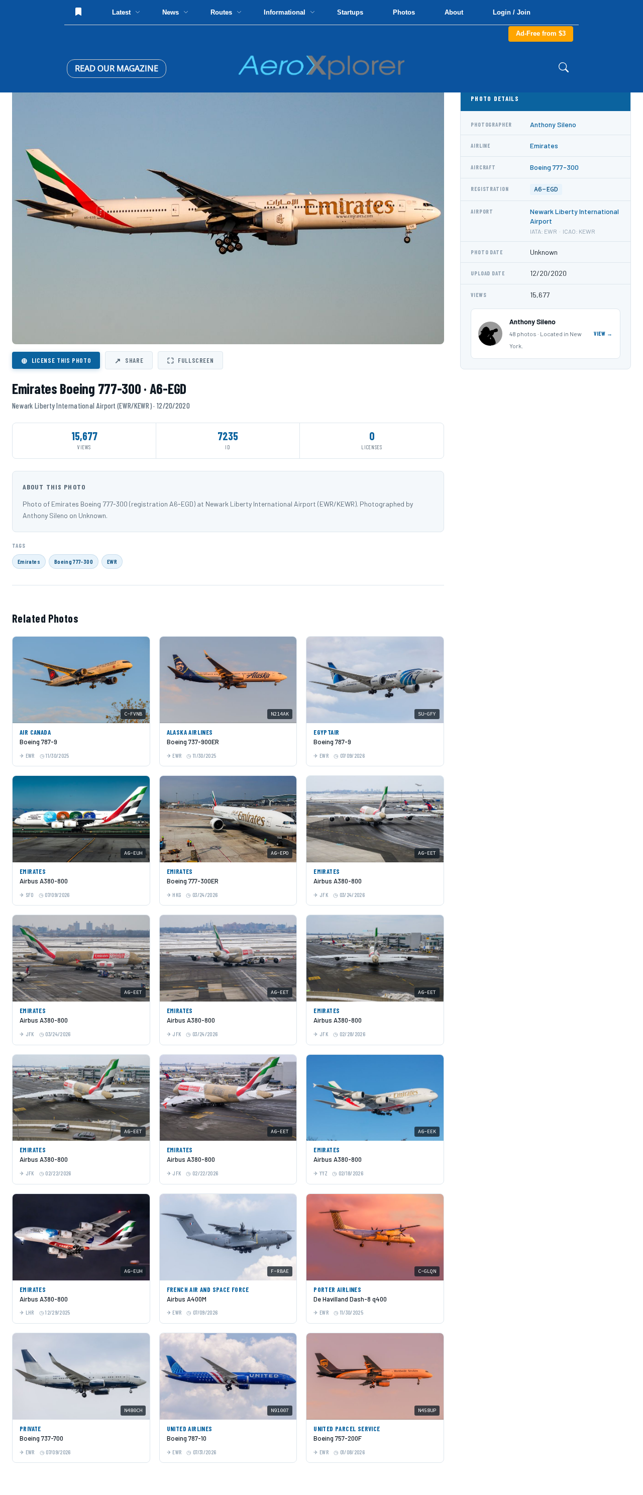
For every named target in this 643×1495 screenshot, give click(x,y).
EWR (112, 561)
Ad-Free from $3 (541, 33)
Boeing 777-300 (73, 561)
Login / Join (511, 12)
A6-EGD (546, 189)
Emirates (29, 561)
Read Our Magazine (116, 68)
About (454, 12)
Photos (404, 12)
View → (603, 333)
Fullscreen (190, 360)
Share (129, 360)
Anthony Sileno (553, 124)
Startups (350, 12)
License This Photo (56, 360)
